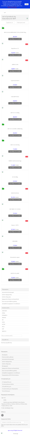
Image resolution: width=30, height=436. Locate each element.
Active (3, 322)
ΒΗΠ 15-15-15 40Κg (15, 112)
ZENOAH (4, 317)
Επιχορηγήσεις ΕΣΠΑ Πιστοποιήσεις (10, 375)
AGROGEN (4, 310)
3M (2, 320)
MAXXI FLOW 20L (15, 193)
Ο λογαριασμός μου (5, 378)
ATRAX (3, 313)
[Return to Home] (1, 13)
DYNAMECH (4, 315)
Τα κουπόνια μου (6, 391)
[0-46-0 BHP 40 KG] (15, 93)
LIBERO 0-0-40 (15, 64)
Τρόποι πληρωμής (6, 297)
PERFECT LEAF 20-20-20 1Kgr (15, 161)
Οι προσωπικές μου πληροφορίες (10, 388)
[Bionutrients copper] (15, 254)
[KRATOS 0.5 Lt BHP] (15, 270)
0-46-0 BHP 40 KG (15, 96)
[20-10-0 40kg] (15, 173)
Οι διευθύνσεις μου (6, 386)
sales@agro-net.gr (9, 408)
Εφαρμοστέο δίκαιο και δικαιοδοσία (10, 299)
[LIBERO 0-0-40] (15, 61)
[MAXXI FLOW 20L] (15, 189)
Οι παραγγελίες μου (6, 382)
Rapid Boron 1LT (15, 48)
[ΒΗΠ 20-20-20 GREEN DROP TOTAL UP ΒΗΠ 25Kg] (15, 29)
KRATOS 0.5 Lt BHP (15, 273)
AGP (3, 329)
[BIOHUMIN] (15, 238)
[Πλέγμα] (2, 23)
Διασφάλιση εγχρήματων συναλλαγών (11, 303)
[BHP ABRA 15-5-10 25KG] (15, 205)
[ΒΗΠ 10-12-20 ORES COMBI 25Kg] (15, 125)
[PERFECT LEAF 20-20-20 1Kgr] (15, 157)
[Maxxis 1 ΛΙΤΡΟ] (15, 221)
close (26, 4)
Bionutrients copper (15, 257)
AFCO (3, 326)
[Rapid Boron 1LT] (15, 45)
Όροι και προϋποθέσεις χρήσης (9, 301)
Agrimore (4, 331)
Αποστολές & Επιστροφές (8, 292)
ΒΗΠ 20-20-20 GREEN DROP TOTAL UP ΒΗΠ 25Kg (15, 32)
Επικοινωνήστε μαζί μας (7, 357)
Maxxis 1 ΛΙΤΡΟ (15, 225)
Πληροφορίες (5, 289)
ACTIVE (3, 324)
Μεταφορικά (5, 366)
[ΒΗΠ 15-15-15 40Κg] (15, 109)
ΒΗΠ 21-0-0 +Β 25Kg (15, 145)
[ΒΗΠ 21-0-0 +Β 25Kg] (15, 141)
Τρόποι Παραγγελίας (7, 294)
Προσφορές (4, 354)
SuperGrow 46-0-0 (15, 80)
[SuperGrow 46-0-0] (15, 77)
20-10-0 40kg (15, 177)
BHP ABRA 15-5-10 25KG (15, 209)
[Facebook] (2, 415)
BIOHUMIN (15, 241)
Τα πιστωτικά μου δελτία (8, 384)
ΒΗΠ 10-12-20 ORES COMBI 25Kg (15, 128)
